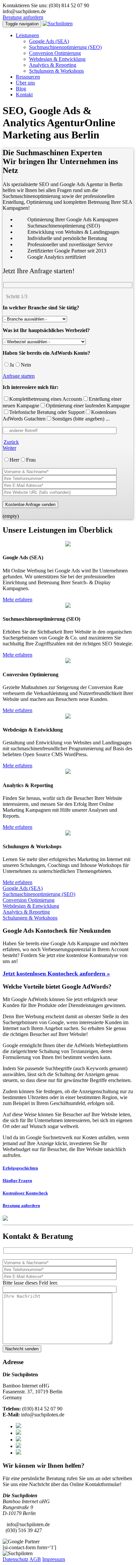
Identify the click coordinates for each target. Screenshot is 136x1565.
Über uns (25, 82)
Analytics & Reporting (52, 65)
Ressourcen (28, 77)
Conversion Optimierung (55, 53)
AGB (35, 1559)
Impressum (53, 1559)
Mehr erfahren (17, 599)
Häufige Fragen (17, 1180)
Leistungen (27, 35)
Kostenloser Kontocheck (25, 1193)
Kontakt (24, 94)
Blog (21, 88)
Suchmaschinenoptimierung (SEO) (65, 47)
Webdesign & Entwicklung (57, 59)
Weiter (9, 448)
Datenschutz (15, 1559)
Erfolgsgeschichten (20, 1168)
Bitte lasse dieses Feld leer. (30, 1283)
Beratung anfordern (23, 17)
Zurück (11, 442)
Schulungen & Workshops (56, 71)
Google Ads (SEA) (49, 41)
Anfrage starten (19, 376)
